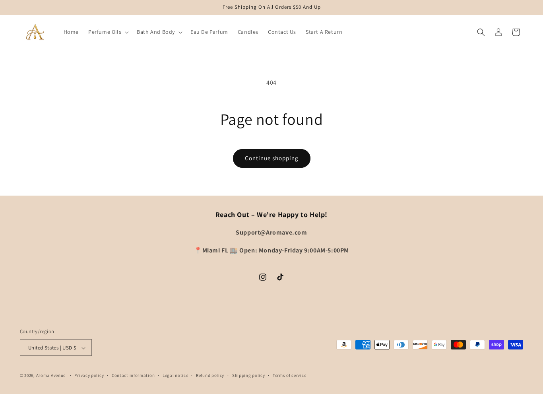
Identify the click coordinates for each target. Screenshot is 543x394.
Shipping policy (248, 375)
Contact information (133, 375)
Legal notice (175, 375)
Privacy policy (89, 375)
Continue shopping (272, 158)
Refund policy (210, 375)
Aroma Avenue (51, 375)
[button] (107, 31)
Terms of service (289, 375)
